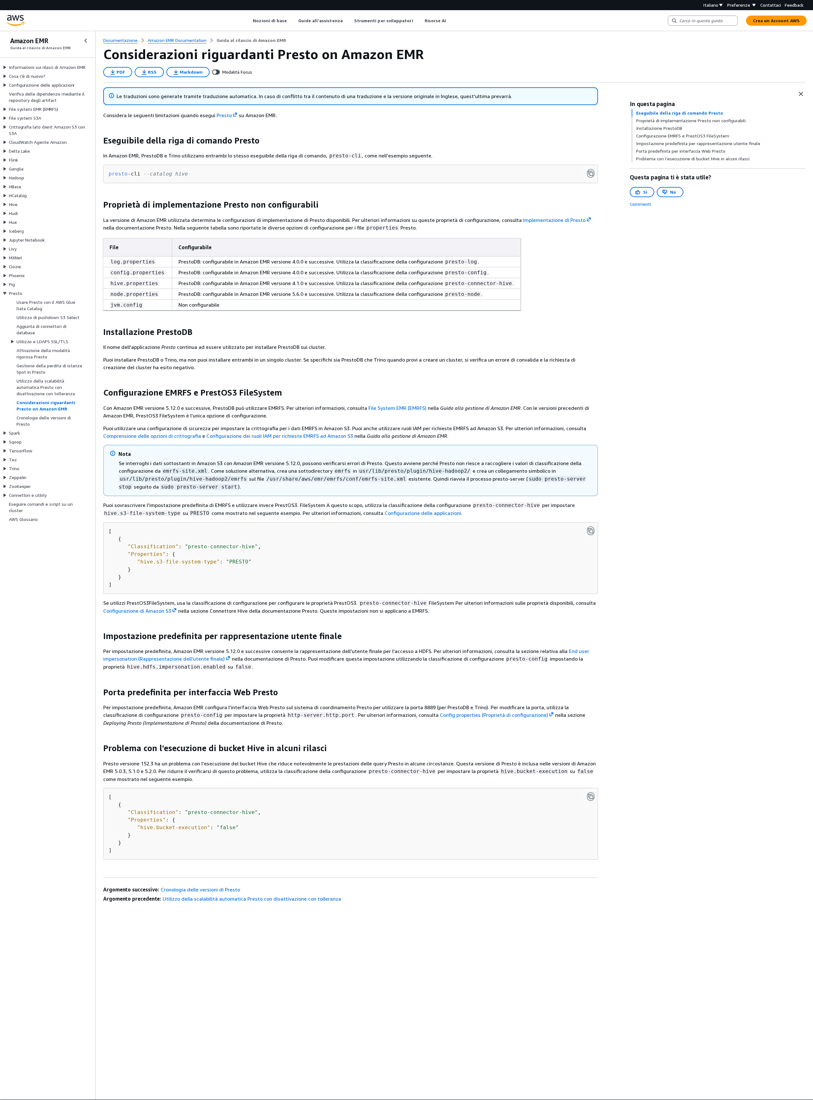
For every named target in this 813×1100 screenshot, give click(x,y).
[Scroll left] (248, 21)
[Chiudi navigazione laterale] (85, 41)
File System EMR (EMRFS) (397, 408)
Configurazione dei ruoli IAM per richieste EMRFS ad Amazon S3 (279, 436)
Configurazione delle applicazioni (423, 513)
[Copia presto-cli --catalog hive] (591, 173)
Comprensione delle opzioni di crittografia (152, 436)
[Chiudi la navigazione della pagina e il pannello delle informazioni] (800, 94)
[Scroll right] (451, 21)
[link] (251, 40)
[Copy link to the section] (98, 140)
